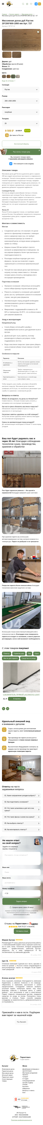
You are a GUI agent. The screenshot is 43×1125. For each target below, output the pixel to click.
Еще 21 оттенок (8, 81)
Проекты (25, 1074)
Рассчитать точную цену (21, 152)
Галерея (25, 1076)
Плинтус (7, 653)
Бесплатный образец (21, 144)
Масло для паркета (11, 658)
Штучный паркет (7, 1075)
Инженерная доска (8, 1069)
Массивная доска (7, 1073)
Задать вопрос (21, 901)
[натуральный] (9, 76)
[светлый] (4, 76)
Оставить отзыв (22, 931)
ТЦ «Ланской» (21, 1022)
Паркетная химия (8, 1077)
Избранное (26, 1088)
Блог (24, 1092)
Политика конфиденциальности (21, 1120)
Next (7, 708)
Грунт (37, 653)
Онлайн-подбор (27, 1082)
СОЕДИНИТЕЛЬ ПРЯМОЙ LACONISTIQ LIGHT (21, 695)
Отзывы (25, 1084)
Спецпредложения (28, 1080)
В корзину (17, 699)
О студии (25, 1078)
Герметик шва (19, 653)
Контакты (25, 1086)
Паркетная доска (7, 1071)
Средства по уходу (29, 658)
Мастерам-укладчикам (29, 1073)
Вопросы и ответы (28, 1090)
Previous (3, 708)
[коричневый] (18, 76)
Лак (29, 653)
